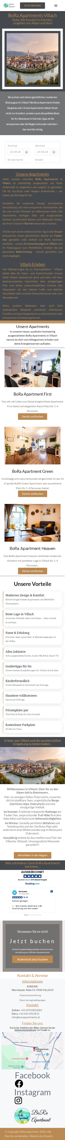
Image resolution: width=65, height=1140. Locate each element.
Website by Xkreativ (41, 1136)
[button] (55, 5)
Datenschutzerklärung (25, 1030)
